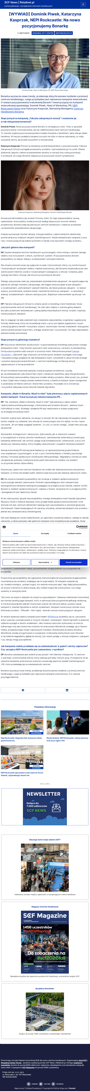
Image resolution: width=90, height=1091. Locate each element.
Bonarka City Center (42, 33)
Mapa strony (19, 1088)
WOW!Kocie (53, 617)
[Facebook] (23, 690)
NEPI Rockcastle (64, 33)
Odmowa (16, 562)
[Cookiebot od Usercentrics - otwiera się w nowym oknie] (77, 527)
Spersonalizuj (44, 562)
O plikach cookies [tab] (74, 533)
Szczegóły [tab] (45, 533)
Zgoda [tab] (15, 533)
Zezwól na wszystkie (74, 562)
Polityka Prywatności (33, 1088)
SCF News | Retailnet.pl (19, 2)
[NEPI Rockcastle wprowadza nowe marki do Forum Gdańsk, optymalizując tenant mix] (22, 757)
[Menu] (83, 4)
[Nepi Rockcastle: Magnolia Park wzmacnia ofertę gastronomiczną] (22, 722)
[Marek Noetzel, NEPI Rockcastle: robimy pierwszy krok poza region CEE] (68, 722)
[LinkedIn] (67, 690)
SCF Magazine (28, 1067)
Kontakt (72, 1088)
